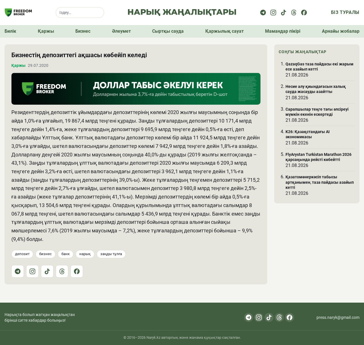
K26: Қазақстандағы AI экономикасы (308, 134)
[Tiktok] (283, 12)
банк (65, 254)
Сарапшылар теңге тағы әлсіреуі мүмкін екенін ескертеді (317, 111)
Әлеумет (121, 31)
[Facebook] (304, 12)
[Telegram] (263, 12)
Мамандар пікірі (282, 31)
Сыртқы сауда (168, 31)
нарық (85, 254)
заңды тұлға (111, 254)
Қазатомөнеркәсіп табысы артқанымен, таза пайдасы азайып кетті (320, 182)
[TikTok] (47, 271)
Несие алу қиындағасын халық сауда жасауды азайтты (316, 89)
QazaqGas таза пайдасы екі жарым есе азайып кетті (319, 66)
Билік (10, 31)
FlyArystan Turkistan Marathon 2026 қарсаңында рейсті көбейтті (318, 157)
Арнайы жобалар (340, 31)
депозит (22, 254)
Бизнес (82, 31)
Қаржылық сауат (224, 31)
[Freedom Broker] (18, 12)
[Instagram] (273, 12)
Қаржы (46, 31)
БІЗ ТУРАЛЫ (345, 12)
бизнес (45, 254)
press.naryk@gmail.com (338, 317)
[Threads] (293, 12)
